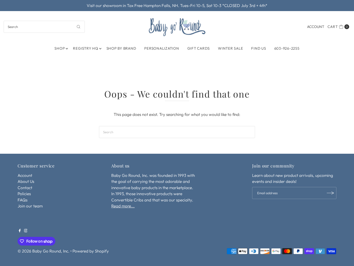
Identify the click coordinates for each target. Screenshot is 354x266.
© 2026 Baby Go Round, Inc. (43, 250)
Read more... (123, 205)
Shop (59, 48)
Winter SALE (230, 48)
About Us (26, 181)
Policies (24, 193)
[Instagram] (25, 230)
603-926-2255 (287, 48)
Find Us (258, 48)
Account (315, 26)
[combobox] (44, 27)
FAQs (22, 199)
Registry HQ (85, 48)
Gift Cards (198, 48)
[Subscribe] (330, 193)
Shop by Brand (121, 48)
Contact (25, 187)
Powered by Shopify (90, 250)
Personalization (161, 48)
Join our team (30, 205)
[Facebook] (20, 230)
